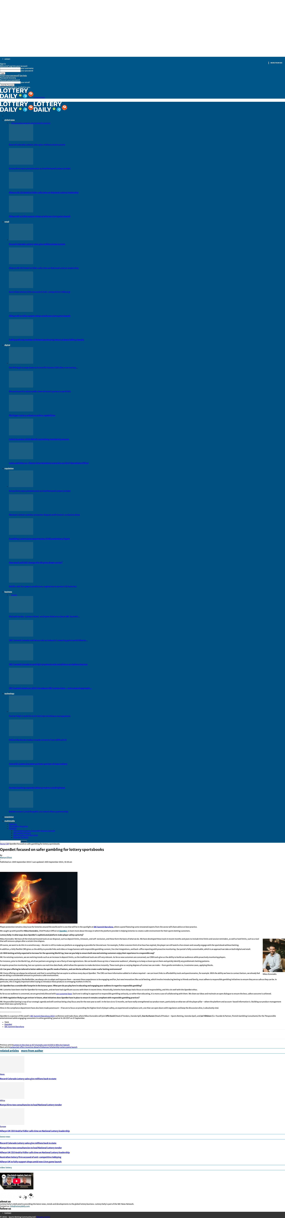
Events (14, 595)
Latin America (32, 123)
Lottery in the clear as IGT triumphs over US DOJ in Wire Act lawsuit (41, 1045)
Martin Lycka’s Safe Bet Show (25, 835)
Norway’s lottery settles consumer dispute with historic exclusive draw (44, 514)
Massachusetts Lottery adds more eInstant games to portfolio (40, 391)
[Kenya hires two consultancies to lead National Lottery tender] (21, 164)
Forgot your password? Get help (13, 75)
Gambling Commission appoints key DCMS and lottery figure (39, 538)
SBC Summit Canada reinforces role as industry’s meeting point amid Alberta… (48, 640)
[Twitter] (3, 865)
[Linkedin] (11, 865)
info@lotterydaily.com (20, 1206)
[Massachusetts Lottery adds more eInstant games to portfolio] (21, 387)
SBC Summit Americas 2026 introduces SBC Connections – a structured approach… (50, 688)
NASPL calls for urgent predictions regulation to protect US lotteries (43, 586)
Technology (9, 693)
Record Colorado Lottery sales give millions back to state (37, 144)
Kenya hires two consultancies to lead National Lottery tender (40, 168)
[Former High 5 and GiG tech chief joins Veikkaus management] (21, 711)
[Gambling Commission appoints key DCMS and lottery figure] (21, 534)
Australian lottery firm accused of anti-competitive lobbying (39, 292)
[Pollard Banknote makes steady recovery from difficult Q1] (21, 735)
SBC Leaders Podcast (22, 833)
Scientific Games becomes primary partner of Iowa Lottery (38, 764)
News (2, 1074)
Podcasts (13, 828)
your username (27, 68)
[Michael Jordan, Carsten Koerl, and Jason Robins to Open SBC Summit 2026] (21, 612)
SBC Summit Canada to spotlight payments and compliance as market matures (48, 664)
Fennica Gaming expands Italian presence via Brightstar (37, 787)
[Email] (27, 865)
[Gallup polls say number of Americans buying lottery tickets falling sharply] (21, 335)
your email (25, 82)
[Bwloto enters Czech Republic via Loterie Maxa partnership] (21, 807)
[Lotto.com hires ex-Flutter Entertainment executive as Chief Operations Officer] (21, 458)
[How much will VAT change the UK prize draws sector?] (21, 558)
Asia (18, 123)
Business (8, 592)
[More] (44, 865)
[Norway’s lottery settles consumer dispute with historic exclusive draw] (21, 510)
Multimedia (9, 821)
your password (27, 71)
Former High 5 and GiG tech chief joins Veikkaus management (39, 716)
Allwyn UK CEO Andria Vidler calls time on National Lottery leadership (44, 192)
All (10, 123)
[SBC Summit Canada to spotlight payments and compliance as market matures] (21, 660)
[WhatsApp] (35, 865)
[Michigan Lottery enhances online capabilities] (21, 411)
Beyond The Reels (20, 837)
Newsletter (9, 817)
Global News (9, 120)
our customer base (64, 994)
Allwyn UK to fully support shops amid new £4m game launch (39, 216)
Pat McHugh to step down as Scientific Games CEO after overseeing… (43, 367)
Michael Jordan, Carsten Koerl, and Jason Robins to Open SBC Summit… (44, 616)
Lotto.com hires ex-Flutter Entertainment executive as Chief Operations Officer (49, 463)
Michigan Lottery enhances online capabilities (32, 415)
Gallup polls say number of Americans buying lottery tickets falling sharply (46, 339)
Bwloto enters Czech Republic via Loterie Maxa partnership (38, 811)
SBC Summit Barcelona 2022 (42, 1016)
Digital (7, 345)
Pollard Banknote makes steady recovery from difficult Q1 (38, 740)
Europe (23, 123)
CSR (7, 844)
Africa (13, 123)
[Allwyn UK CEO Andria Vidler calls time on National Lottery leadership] (21, 188)
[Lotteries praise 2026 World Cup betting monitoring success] (21, 435)
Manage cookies (43, 1217)
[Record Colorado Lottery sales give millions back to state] (21, 140)
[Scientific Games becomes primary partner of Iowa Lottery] (21, 759)
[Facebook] (19, 865)
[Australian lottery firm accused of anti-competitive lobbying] (21, 287)
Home (2, 844)
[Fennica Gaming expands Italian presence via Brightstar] (21, 783)
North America (44, 123)
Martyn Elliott (6, 857)
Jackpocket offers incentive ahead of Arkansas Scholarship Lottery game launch (43, 1047)
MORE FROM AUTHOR (32, 1050)
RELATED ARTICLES (9, 1050)
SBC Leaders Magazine (18, 826)
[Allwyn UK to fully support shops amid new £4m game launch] (21, 212)
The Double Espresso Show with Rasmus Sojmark (34, 831)
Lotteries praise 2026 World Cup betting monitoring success (39, 439)
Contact (7, 59)
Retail (6, 222)
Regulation (9, 468)
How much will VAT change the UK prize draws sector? (36, 562)
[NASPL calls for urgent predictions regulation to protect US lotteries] (21, 582)
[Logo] (17, 111)
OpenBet (63, 931)
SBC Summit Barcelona (14, 1027)
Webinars (13, 824)
